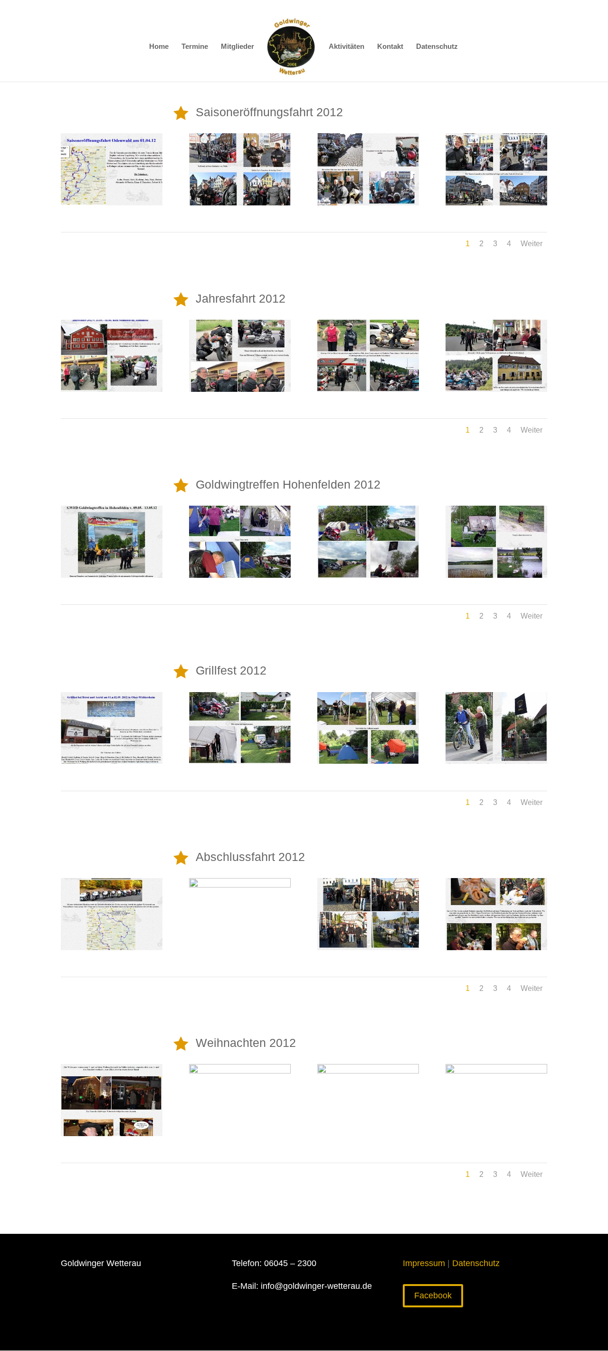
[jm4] (496, 761)
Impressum (424, 1263)
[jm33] (368, 947)
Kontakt (390, 46)
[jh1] (111, 202)
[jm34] (496, 947)
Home (159, 46)
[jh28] (368, 389)
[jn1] (111, 575)
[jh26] (111, 389)
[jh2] (240, 202)
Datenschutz (437, 46)
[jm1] (111, 761)
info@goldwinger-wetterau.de (315, 1286)
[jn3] (368, 575)
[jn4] (496, 575)
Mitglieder (237, 46)
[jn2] (240, 575)
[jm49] (496, 1070)
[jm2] (240, 761)
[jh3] (368, 202)
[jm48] (368, 1070)
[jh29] (496, 389)
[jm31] (111, 947)
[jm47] (240, 1070)
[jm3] (368, 761)
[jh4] (496, 202)
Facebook (433, 1295)
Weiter (531, 244)
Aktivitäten (346, 46)
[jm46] (111, 1133)
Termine (194, 46)
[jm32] (240, 884)
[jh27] (240, 389)
